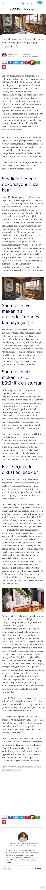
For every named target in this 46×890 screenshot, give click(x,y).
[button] (3, 3)
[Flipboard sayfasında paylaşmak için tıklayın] (32, 62)
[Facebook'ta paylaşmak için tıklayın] (10, 62)
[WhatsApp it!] (37, 62)
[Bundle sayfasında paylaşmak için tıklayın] (4, 67)
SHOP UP (29, 3)
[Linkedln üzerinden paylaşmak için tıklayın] (22, 62)
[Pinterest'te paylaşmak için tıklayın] (27, 62)
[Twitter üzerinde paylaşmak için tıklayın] (16, 62)
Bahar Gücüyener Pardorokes (19, 54)
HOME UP (25, 32)
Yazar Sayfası (35, 868)
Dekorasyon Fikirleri (11, 32)
